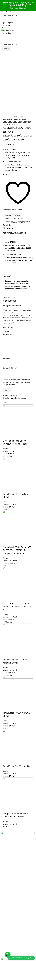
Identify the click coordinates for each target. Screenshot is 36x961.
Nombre (6, 359)
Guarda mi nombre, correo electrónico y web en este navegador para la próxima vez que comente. (17, 382)
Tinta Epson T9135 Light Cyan (17, 766)
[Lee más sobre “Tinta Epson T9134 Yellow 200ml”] (5, 490)
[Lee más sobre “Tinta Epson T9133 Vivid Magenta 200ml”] (5, 655)
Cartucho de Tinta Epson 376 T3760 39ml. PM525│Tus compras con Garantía (17, 550)
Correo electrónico (10, 368)
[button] (5, 436)
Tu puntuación (8, 327)
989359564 (6, 943)
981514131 (6, 948)
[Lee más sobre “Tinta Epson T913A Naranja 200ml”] (5, 708)
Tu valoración (8, 335)
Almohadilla (19, 117)
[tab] (10, 221)
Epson (11, 117)
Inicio (5, 117)
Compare (8, 215)
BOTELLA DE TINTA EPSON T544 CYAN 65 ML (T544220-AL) (17, 606)
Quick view (10, 436)
